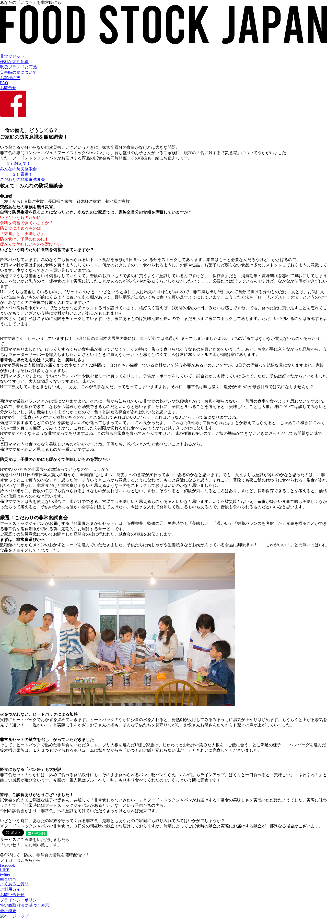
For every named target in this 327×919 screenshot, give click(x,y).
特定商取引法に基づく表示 (24, 905)
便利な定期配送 (14, 61)
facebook (7, 865)
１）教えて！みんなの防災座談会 (18, 166)
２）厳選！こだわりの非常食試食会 (22, 177)
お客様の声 (10, 78)
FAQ (4, 83)
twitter (5, 874)
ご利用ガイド (12, 889)
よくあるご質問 (14, 884)
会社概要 (8, 911)
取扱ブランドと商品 (18, 67)
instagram (8, 879)
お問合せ (8, 87)
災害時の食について (18, 72)
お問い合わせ (12, 894)
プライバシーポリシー (20, 900)
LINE (4, 870)
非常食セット (12, 56)
